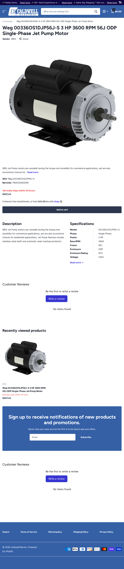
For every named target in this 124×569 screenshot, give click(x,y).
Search (5, 532)
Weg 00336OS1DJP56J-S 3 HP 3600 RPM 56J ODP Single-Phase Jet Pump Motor (24, 389)
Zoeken (96, 11)
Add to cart (62, 209)
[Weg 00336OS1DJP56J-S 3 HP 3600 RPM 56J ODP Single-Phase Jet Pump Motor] (25, 357)
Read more (25, 2)
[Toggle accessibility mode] (120, 3)
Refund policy (55, 532)
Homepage (7, 21)
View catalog (4, 11)
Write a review (56, 298)
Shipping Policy (80, 532)
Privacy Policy (106, 532)
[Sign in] (105, 11)
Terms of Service (29, 532)
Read (75, 262)
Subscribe (86, 437)
